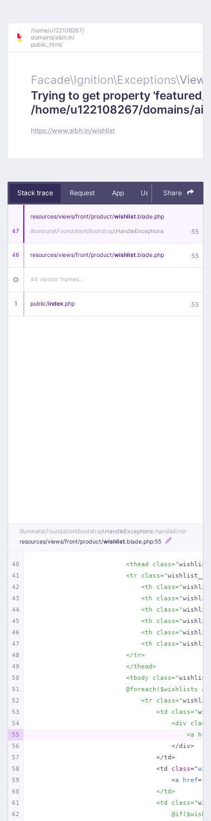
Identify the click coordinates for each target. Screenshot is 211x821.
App (118, 193)
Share (173, 193)
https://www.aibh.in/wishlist (73, 131)
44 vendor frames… (56, 279)
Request (82, 193)
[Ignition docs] (23, 38)
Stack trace (35, 193)
